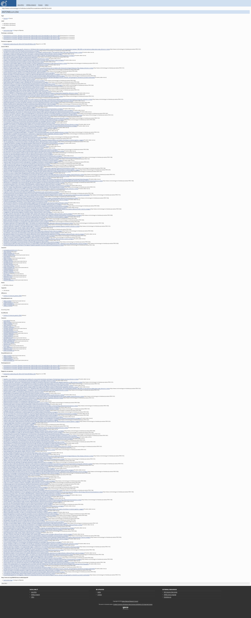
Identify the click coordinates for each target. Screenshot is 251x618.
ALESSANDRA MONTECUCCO (10, 250)
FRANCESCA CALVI (7, 277)
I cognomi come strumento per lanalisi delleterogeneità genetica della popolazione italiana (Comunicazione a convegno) (33, 108)
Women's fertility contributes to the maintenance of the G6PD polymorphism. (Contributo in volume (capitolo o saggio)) (33, 160)
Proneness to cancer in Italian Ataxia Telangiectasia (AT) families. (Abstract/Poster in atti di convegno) (28, 173)
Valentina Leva (7, 278)
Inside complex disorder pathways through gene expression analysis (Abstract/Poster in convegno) (27, 165)
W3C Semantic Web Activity (170, 592)
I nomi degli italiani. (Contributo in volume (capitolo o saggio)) (18, 190)
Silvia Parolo (6, 273)
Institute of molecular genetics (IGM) (12, 295)
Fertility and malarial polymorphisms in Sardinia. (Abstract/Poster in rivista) (21, 138)
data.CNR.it (21, 5)
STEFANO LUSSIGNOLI (8, 272)
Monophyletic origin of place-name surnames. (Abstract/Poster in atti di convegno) (23, 196)
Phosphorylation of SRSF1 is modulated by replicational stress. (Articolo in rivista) (23, 148)
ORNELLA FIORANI (7, 259)
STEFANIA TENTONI (8, 261)
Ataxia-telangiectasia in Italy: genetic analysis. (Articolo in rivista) (19, 79)
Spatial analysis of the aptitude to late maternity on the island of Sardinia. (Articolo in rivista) (26, 146)
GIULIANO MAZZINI (8, 264)
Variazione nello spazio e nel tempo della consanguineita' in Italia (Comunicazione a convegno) (26, 210)
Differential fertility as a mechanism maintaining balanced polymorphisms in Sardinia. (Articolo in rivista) (29, 83)
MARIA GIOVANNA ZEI (8, 253)
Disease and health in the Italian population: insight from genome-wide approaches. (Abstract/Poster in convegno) (31, 74)
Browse (40, 5)
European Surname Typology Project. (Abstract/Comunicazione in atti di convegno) (23, 88)
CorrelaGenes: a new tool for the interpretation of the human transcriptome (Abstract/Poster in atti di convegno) (31, 232)
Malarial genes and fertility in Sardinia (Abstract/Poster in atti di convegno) (21, 229)
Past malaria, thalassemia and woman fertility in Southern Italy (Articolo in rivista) (23, 61)
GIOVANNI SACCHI (7, 263)
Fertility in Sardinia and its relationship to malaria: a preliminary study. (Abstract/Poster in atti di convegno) (29, 104)
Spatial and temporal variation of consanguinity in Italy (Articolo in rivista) (21, 66)
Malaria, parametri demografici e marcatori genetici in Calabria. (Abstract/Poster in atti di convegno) (28, 220)
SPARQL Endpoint (31, 5)
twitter (99, 592)
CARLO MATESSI (7, 252)
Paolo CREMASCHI (7, 275)
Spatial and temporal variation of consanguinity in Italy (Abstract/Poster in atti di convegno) (26, 221)
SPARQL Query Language (170, 594)
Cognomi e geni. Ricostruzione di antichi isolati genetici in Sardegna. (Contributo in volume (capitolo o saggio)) (30, 162)
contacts (100, 594)
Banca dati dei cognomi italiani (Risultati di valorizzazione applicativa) (20, 57)
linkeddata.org (167, 597)
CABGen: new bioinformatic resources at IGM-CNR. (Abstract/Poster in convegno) (23, 166)
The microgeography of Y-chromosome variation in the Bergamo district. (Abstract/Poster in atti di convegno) (30, 141)
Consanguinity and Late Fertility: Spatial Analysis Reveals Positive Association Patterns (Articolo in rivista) (29, 123)
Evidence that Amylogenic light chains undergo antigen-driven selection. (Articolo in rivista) (25, 90)
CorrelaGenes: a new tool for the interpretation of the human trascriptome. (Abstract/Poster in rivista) (28, 94)
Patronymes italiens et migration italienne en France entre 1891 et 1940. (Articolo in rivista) (25, 65)
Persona (5, 18)
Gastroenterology (7, 30)
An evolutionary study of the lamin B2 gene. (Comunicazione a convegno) (21, 50)
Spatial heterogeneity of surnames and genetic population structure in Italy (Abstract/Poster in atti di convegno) (31, 102)
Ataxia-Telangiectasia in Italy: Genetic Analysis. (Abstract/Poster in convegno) (22, 228)
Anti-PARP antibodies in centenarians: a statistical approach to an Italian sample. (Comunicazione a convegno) (30, 149)
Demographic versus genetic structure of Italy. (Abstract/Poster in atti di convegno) (24, 80)
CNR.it (46, 5)
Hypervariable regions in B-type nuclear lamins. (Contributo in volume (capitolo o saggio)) (25, 129)
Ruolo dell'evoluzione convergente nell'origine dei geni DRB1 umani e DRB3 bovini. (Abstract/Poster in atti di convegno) (32, 231)
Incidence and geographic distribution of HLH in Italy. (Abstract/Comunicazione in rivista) (25, 201)
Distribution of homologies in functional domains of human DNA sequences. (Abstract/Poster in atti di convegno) (31, 242)
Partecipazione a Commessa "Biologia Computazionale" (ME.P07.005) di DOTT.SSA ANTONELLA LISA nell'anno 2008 (31, 35)
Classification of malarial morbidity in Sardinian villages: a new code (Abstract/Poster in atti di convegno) (29, 235)
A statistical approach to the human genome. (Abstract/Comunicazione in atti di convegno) (25, 69)
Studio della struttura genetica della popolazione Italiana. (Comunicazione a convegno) (24, 144)
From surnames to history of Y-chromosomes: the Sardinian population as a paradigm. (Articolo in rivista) (29, 121)
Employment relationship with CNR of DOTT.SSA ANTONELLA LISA (19, 44)
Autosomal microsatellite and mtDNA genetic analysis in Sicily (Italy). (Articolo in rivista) (24, 130)
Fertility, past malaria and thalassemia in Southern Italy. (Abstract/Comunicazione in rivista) (25, 240)
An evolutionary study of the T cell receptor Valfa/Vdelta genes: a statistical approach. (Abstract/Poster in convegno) (32, 184)
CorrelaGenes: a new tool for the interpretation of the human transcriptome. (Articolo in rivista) (27, 116)
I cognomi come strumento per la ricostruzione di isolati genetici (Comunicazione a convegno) (26, 163)
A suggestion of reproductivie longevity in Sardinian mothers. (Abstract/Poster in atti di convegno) (27, 212)
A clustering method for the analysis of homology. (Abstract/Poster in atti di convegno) (24, 71)
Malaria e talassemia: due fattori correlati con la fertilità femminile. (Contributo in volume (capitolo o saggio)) (30, 127)
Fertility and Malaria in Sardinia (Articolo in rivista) (15, 97)
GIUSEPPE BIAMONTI (8, 280)
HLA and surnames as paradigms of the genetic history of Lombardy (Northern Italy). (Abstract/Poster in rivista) (31, 159)
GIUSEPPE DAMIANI (8, 270)
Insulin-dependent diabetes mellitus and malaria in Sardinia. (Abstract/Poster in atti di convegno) (27, 177)
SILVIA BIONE (6, 256)
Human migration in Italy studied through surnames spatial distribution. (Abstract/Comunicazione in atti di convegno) (32, 155)
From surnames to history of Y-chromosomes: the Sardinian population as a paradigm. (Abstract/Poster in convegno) (32, 204)
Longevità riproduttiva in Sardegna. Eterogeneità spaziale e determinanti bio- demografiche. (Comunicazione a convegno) (33, 143)
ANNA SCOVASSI (7, 258)
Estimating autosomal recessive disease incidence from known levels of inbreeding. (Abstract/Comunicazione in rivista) (32, 193)
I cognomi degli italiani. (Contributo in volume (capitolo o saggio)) (19, 107)
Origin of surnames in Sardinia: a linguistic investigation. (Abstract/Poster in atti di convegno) (26, 237)
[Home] (8, 3)
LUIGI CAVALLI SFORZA (8, 266)
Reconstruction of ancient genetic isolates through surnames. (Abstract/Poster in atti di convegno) (27, 152)
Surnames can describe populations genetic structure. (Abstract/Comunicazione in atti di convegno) (28, 154)
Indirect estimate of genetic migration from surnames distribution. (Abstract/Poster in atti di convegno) (29, 72)
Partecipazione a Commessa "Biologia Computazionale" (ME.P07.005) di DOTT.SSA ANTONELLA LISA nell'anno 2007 (31, 37)
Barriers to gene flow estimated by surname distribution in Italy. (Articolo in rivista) (23, 87)
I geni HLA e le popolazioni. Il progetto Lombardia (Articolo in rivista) (20, 135)
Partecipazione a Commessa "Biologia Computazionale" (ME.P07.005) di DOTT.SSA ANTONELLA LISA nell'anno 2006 (31, 38)
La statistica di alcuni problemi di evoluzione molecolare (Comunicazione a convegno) (24, 218)
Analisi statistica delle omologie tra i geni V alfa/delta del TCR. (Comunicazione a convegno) (25, 82)
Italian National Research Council (130, 601)
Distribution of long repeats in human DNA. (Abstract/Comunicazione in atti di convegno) (25, 137)
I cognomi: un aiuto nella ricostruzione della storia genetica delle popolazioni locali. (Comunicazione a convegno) (31, 191)
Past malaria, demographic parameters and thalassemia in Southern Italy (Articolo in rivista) (26, 58)
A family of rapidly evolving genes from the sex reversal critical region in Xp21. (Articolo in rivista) (27, 91)
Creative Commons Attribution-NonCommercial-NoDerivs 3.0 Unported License (132, 604)
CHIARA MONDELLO (8, 269)
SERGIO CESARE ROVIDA (9, 255)
